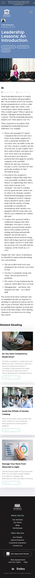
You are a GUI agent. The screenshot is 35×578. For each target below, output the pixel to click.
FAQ (25, 562)
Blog (17, 525)
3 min (24, 92)
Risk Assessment (18, 560)
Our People (17, 537)
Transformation (23, 46)
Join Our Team (15, 562)
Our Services (17, 520)
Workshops (17, 528)
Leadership (6, 50)
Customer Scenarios (17, 543)
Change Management (9, 46)
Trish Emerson (7, 25)
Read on (6, 377)
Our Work (17, 522)
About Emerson (17, 540)
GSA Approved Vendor (19, 554)
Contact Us (17, 546)
